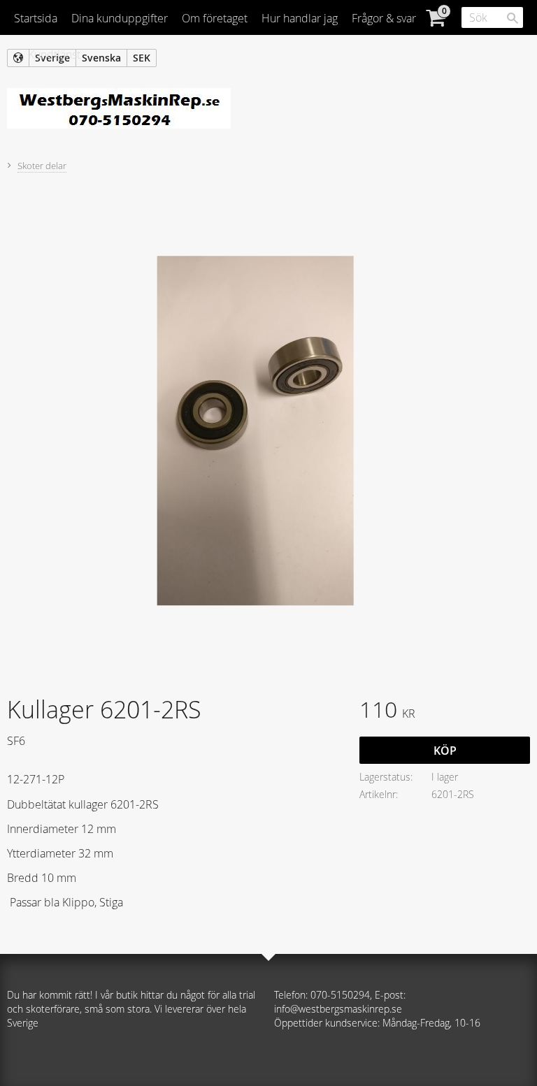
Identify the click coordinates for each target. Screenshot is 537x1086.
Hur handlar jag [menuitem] (300, 18)
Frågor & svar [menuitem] (384, 18)
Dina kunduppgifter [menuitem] (119, 18)
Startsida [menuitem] (35, 18)
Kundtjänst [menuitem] (54, 54)
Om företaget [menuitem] (215, 18)
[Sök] (512, 18)
